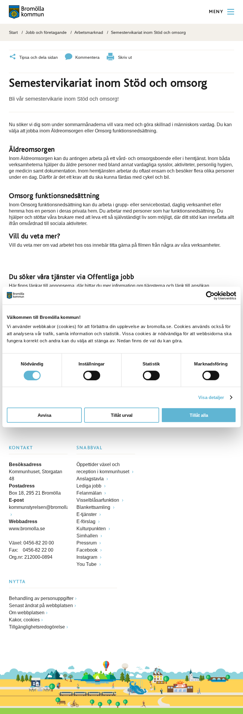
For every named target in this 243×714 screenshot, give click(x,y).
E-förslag (86, 521)
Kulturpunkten (91, 528)
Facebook (87, 549)
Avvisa (44, 415)
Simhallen (87, 535)
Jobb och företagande (46, 32)
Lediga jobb (89, 485)
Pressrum (87, 542)
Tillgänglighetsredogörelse (37, 626)
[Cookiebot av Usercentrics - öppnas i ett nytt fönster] (210, 295)
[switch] (91, 375)
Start (13, 32)
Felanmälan (89, 492)
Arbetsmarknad (88, 32)
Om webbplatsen (26, 612)
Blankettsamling (93, 507)
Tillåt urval (121, 415)
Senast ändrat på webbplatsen (41, 605)
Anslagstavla (90, 478)
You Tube (87, 564)
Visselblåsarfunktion (98, 500)
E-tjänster (87, 514)
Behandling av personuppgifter (41, 598)
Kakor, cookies (24, 619)
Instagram (87, 557)
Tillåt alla (199, 415)
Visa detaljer (211, 397)
